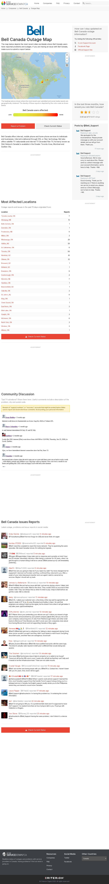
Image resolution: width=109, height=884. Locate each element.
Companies (47, 3)
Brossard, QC (6, 263)
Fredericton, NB (6, 232)
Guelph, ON (5, 314)
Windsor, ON (5, 326)
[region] (35, 75)
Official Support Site (85, 50)
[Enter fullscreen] (67, 65)
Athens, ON (5, 330)
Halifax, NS (5, 243)
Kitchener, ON (6, 318)
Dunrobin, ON (6, 228)
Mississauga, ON (7, 239)
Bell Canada (23, 8)
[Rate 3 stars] (90, 112)
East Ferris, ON (6, 306)
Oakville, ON (5, 291)
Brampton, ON (6, 271)
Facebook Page (84, 46)
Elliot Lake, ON (6, 310)
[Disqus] (35, 440)
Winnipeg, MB (6, 220)
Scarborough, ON (7, 275)
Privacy (67, 3)
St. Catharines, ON (7, 247)
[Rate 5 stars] (98, 112)
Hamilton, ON (5, 283)
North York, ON (6, 322)
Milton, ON (5, 236)
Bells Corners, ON (7, 224)
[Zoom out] (67, 58)
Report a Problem (18, 126)
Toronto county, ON (8, 216)
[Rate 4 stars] (94, 112)
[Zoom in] (67, 54)
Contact (77, 3)
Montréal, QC (6, 255)
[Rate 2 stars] (86, 112)
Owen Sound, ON (7, 302)
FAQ (58, 3)
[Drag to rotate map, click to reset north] (67, 61)
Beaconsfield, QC (7, 287)
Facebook (68, 862)
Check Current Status (53, 126)
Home (36, 3)
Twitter (66, 858)
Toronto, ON (5, 251)
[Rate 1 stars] (82, 112)
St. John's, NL (6, 295)
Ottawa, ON (5, 259)
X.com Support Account (86, 43)
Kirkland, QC (5, 267)
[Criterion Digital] (54, 878)
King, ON (4, 299)
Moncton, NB (5, 279)
